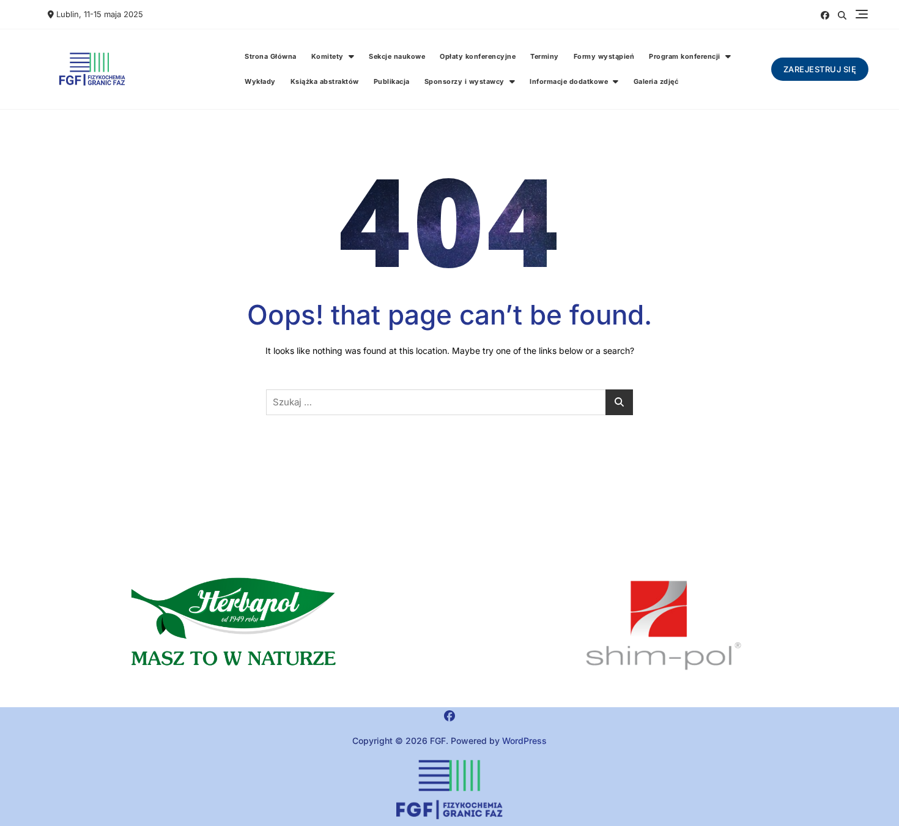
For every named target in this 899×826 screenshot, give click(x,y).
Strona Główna (271, 56)
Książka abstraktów (324, 81)
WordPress (524, 740)
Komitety (327, 56)
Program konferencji (684, 56)
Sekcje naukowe (397, 56)
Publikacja (392, 81)
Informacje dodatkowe (569, 81)
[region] (663, 625)
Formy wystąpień (604, 56)
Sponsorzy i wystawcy (464, 81)
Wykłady (260, 81)
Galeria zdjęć (656, 81)
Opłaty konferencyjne (478, 56)
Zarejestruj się (820, 69)
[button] (235, 625)
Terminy (544, 56)
